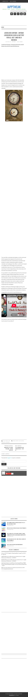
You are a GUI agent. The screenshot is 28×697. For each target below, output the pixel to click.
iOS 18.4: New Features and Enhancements (15, 544)
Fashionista (11, 695)
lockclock (3, 442)
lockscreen (8, 442)
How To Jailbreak (13, 1)
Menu (2, 27)
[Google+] (18, 13)
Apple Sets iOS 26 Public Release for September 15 (16, 528)
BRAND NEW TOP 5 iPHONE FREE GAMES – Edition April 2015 (8, 449)
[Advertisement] (14, 64)
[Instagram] (24, 13)
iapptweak (13, 41)
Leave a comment (20, 41)
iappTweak (14, 6)
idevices (22, 440)
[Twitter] (11, 13)
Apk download (4, 563)
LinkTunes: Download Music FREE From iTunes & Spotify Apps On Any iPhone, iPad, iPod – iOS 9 (13, 564)
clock (20, 440)
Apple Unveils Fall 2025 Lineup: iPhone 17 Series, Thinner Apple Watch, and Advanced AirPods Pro (16, 534)
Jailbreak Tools (5, 1)
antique (14, 440)
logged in (9, 457)
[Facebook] (15, 13)
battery (17, 440)
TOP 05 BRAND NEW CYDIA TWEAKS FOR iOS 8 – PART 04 (19, 449)
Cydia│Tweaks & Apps (6, 440)
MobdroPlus (4, 559)
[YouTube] (21, 13)
